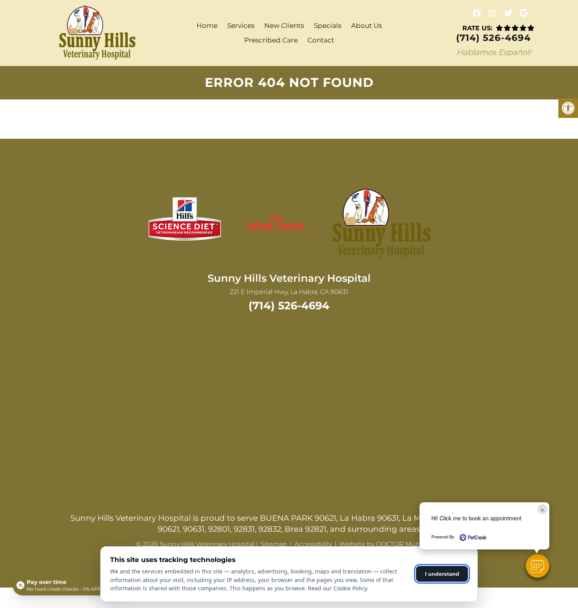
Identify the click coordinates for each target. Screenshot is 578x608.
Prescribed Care (271, 40)
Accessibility (313, 544)
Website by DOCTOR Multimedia (390, 544)
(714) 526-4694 (493, 37)
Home (207, 25)
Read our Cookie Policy (337, 588)
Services (240, 25)
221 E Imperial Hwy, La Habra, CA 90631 (289, 292)
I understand (442, 574)
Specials (327, 25)
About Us (366, 25)
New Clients (284, 25)
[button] (537, 566)
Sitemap (274, 544)
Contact (320, 40)
